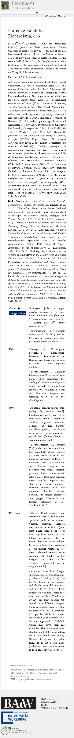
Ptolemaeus (23, 5)
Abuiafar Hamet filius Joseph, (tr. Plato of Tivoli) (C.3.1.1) (46, 575)
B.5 (45, 451)
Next (60, 16)
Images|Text (17, 313)
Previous (51, 16)
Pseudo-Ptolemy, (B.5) (46, 375)
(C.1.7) (46, 332)
